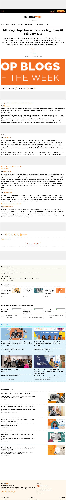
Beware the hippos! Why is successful (11, 166)
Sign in (52, 11)
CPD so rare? (4, 168)
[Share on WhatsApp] (6, 234)
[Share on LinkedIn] (15, 234)
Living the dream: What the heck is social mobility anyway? (17, 103)
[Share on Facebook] (9, 234)
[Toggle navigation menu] (2, 11)
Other (47, 24)
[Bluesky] (8, 492)
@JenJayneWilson (8, 206)
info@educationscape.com (43, 493)
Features (20, 24)
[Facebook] (5, 492)
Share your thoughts (33, 244)
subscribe (61, 11)
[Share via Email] (18, 234)
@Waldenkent (7, 171)
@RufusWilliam (7, 137)
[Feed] (2, 492)
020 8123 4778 (42, 491)
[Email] (14, 492)
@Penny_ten (6, 106)
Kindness (3, 135)
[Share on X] (12, 234)
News (2, 24)
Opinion (13, 24)
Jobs (7, 24)
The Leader (28, 24)
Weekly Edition (38, 24)
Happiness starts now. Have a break (11, 204)
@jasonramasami (7, 192)
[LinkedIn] (11, 492)
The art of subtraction (7, 190)
